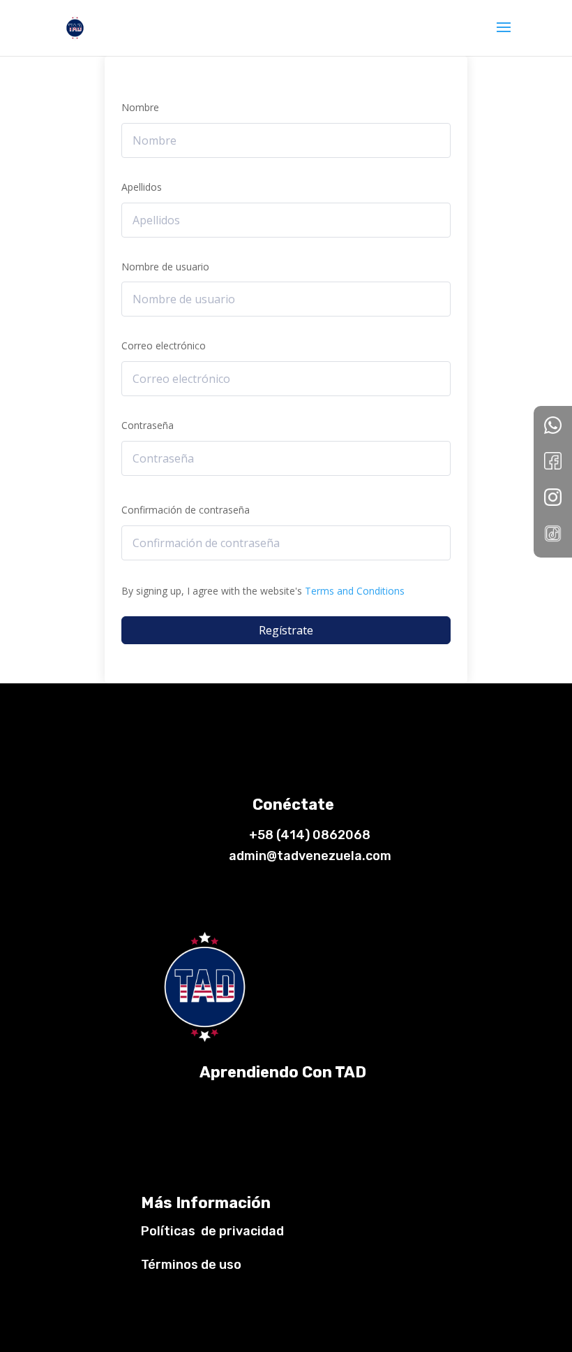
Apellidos (141, 187)
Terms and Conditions (355, 590)
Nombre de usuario (165, 266)
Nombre (140, 107)
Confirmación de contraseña (185, 509)
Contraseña (147, 425)
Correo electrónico (163, 345)
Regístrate (286, 630)
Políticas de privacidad (212, 1231)
